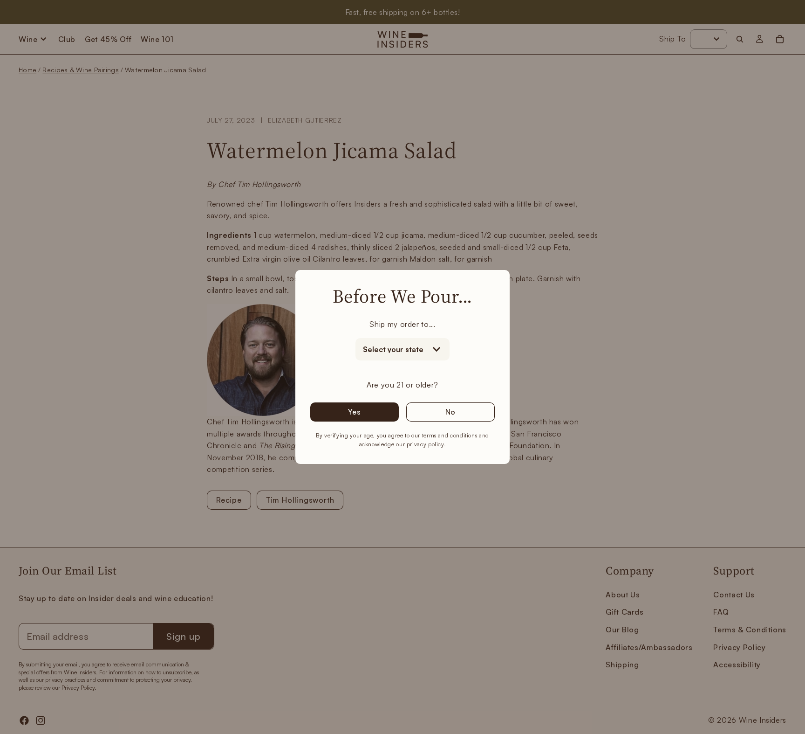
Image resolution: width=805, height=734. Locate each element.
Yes (354, 411)
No (450, 411)
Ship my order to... (402, 324)
